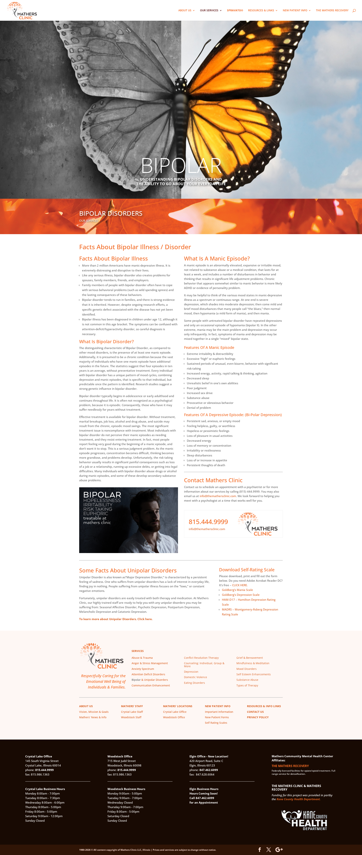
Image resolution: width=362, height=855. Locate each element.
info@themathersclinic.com (218, 496)
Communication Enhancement (151, 685)
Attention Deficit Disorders (148, 674)
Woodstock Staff (131, 717)
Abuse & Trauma (142, 657)
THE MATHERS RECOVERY (332, 10)
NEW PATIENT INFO (295, 10)
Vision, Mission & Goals (94, 712)
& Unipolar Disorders (154, 680)
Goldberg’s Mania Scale (237, 590)
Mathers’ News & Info (92, 717)
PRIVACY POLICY (258, 717)
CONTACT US (255, 712)
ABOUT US (184, 10)
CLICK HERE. (240, 585)
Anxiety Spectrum (143, 669)
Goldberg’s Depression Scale (241, 595)
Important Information (219, 712)
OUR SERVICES (209, 10)
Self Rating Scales (216, 722)
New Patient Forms (217, 717)
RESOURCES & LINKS (261, 10)
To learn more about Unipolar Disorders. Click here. (116, 619)
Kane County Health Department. (299, 799)
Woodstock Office (174, 717)
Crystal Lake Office (174, 712)
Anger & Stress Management (150, 663)
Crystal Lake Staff (132, 712)
